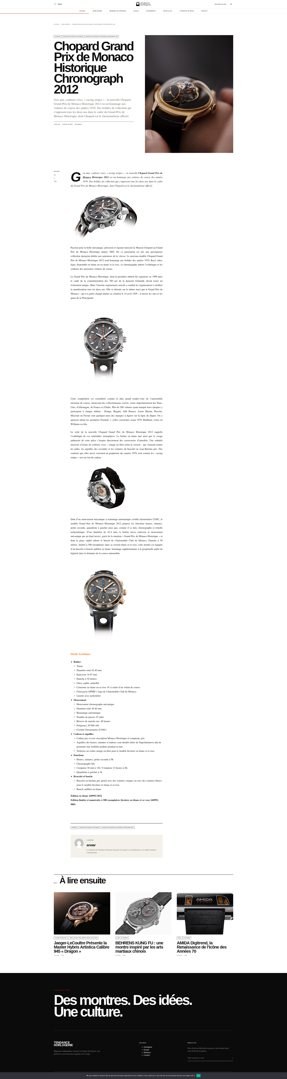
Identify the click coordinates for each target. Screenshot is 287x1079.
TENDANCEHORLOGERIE (63, 1043)
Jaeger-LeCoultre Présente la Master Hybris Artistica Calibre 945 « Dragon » (81, 947)
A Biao (118, 937)
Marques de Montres (118, 11)
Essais (136, 11)
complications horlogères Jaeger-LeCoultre (83, 937)
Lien (55, 181)
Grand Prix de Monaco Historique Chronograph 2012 (102, 36)
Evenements (151, 11)
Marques (147, 1052)
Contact (204, 11)
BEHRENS (125, 937)
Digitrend (187, 937)
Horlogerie (97, 11)
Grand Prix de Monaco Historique (73, 36)
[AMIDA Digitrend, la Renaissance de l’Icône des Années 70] (205, 913)
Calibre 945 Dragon (61, 937)
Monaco (87, 177)
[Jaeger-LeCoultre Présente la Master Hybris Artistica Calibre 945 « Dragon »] (82, 913)
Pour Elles (167, 11)
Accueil (82, 11)
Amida (179, 937)
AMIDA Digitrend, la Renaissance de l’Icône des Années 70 (201, 947)
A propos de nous (187, 11)
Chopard (57, 36)
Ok (198, 1075)
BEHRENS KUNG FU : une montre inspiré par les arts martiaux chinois (139, 947)
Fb (54, 175)
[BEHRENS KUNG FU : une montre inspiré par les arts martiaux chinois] (143, 913)
